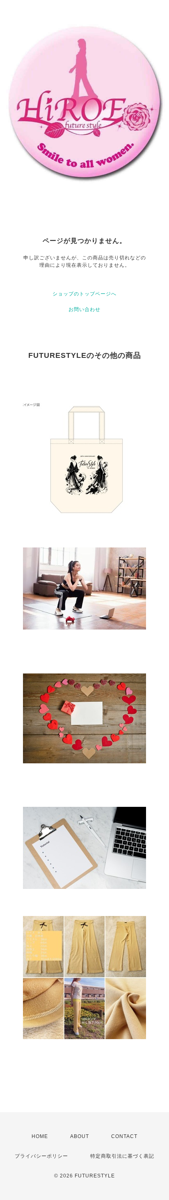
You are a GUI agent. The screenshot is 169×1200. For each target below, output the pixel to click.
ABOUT (79, 1136)
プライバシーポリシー (41, 1156)
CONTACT (124, 1136)
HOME (40, 1136)
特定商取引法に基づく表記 (122, 1156)
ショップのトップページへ (84, 294)
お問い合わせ (84, 309)
